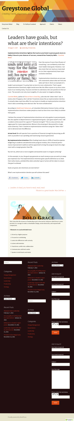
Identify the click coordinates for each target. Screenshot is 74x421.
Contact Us (5, 28)
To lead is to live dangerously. (36, 290)
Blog (17, 24)
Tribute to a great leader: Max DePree (51, 190)
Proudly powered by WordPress (17, 417)
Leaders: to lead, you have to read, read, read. (26, 187)
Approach (43, 24)
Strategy (6, 287)
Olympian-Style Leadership (35, 266)
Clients (52, 24)
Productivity (31, 48)
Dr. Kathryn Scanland (29, 24)
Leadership (24, 48)
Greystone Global (7, 24)
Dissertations (8, 278)
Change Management (10, 275)
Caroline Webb (13, 97)
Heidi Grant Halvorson (24, 108)
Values (60, 24)
